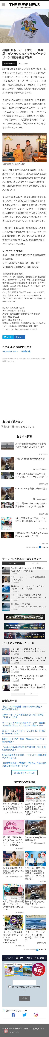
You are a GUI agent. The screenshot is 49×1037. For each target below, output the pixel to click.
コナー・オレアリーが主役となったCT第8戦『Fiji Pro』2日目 (22, 716)
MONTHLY (13, 563)
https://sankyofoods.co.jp (25, 329)
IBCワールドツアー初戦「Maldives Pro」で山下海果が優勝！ (24, 740)
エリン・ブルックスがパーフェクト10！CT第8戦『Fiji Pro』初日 (23, 732)
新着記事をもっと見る (24, 773)
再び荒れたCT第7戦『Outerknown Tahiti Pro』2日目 (28, 606)
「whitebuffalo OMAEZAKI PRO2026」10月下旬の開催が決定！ (24, 748)
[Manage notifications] (6, 1031)
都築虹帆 (26, 351)
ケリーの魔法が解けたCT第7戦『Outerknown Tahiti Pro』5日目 (28, 597)
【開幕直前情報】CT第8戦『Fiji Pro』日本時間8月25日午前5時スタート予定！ (24, 764)
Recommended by (32, 547)
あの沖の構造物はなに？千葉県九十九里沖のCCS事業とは (28, 569)
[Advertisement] (24, 390)
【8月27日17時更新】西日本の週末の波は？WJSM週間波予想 (22, 707)
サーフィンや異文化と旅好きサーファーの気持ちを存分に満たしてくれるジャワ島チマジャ (23, 724)
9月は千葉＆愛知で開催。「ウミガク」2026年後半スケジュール (24, 756)
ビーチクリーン (11, 351)
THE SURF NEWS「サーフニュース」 (23, 1028)
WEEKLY (35, 563)
